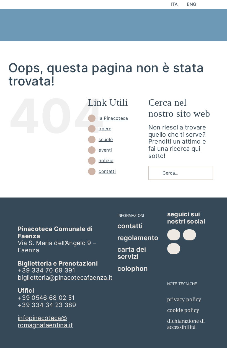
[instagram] (189, 234)
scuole (106, 139)
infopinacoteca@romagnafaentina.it (45, 321)
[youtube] (173, 248)
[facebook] (173, 234)
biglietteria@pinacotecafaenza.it (65, 277)
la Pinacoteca (113, 118)
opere (105, 128)
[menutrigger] (188, 16)
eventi (105, 150)
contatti (107, 171)
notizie (106, 160)
